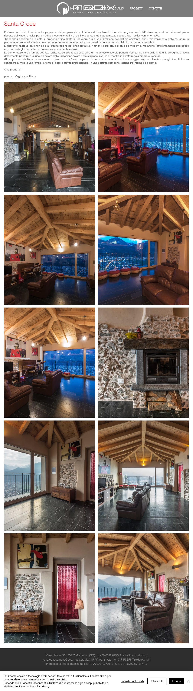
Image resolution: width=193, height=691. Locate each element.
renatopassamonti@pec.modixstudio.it (66, 659)
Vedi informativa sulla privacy (32, 686)
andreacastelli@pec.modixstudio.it (66, 663)
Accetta (176, 681)
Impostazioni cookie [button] (132, 681)
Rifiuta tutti (157, 681)
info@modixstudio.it (135, 655)
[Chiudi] (188, 681)
